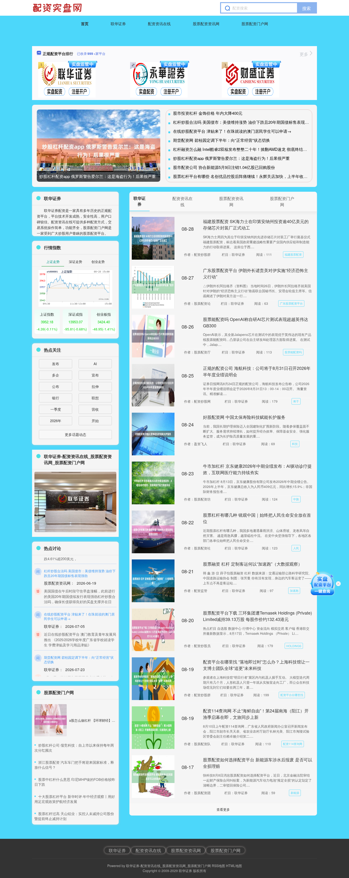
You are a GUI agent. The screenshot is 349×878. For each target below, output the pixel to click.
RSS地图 (218, 865)
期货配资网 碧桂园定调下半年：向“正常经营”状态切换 (221, 140)
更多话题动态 (75, 434)
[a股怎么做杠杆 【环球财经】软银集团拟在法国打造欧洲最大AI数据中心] (50, 720)
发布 (55, 363)
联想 (95, 397)
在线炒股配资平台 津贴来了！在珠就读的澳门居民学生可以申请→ (232, 131)
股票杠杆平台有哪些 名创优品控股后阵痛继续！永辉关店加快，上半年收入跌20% (246, 176)
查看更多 (223, 809)
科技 (295, 444)
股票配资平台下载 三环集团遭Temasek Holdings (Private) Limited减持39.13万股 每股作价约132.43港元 (257, 616)
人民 (296, 548)
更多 (304, 54)
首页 (85, 23)
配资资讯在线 (159, 23)
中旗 (296, 499)
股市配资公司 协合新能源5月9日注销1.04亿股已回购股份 (224, 167)
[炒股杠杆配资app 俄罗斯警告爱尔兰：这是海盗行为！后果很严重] (98, 151)
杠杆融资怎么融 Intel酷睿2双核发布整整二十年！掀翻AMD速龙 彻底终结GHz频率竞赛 (250, 149)
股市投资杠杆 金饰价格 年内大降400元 (207, 113)
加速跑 (294, 590)
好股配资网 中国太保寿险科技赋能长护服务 (244, 417)
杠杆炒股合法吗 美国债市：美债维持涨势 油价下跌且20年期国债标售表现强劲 (243, 122)
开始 (95, 420)
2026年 (55, 420)
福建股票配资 (293, 254)
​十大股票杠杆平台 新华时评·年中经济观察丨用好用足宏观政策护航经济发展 (74, 799)
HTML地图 (234, 865)
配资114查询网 (292, 744)
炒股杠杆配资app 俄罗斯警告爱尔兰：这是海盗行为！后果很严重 (97, 176)
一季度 (55, 409)
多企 (55, 374)
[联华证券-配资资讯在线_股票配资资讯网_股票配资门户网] (58, 8)
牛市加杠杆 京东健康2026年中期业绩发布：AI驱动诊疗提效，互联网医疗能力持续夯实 (257, 469)
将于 (296, 401)
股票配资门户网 (254, 23)
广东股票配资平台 (291, 303)
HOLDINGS (293, 646)
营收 (95, 409)
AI (95, 363)
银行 (55, 397)
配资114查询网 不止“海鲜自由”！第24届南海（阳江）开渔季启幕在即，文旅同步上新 (256, 713)
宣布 (95, 374)
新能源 (295, 793)
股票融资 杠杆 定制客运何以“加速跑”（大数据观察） (252, 564)
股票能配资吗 (293, 352)
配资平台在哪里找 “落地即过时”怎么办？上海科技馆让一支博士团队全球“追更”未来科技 (256, 664)
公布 (55, 386)
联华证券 (118, 23)
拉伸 (95, 386)
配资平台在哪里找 (291, 695)
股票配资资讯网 (206, 23)
